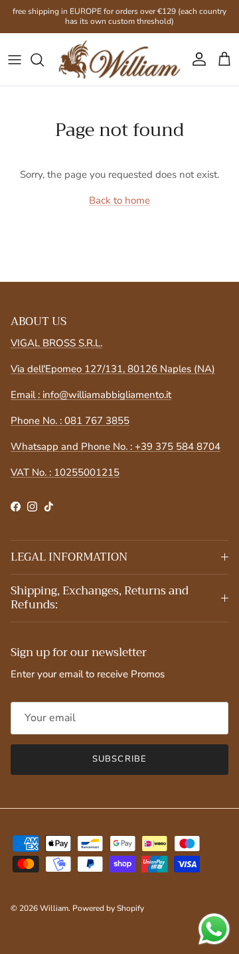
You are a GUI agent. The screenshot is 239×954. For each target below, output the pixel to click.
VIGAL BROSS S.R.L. (56, 343)
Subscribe (119, 759)
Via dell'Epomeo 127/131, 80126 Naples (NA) (113, 368)
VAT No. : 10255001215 (65, 472)
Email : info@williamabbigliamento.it (91, 394)
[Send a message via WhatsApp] (214, 929)
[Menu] (14, 59)
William (54, 908)
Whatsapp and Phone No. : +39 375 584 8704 (115, 446)
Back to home (119, 200)
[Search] (43, 59)
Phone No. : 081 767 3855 (70, 420)
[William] (119, 59)
